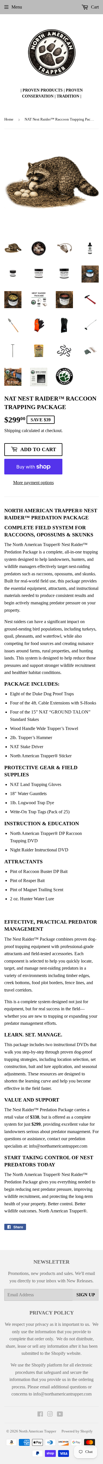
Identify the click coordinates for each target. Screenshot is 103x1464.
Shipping (12, 430)
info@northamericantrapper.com (58, 1146)
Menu (16, 7)
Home (8, 119)
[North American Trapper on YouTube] (60, 1414)
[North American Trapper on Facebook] (40, 1414)
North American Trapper (37, 1431)
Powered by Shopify (77, 1431)
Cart (94, 7)
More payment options (33, 482)
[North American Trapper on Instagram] (50, 1414)
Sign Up (85, 1294)
